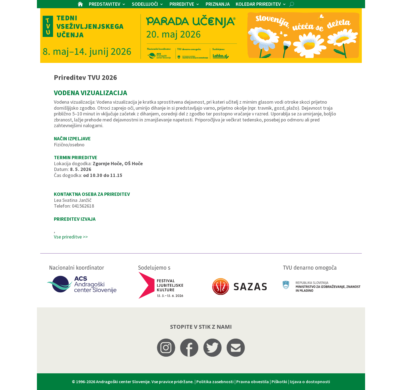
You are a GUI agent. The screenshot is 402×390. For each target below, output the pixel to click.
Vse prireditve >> (71, 237)
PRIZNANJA (218, 4)
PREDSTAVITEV (104, 4)
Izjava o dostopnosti (310, 381)
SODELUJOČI (145, 4)
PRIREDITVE (182, 4)
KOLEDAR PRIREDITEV (258, 4)
